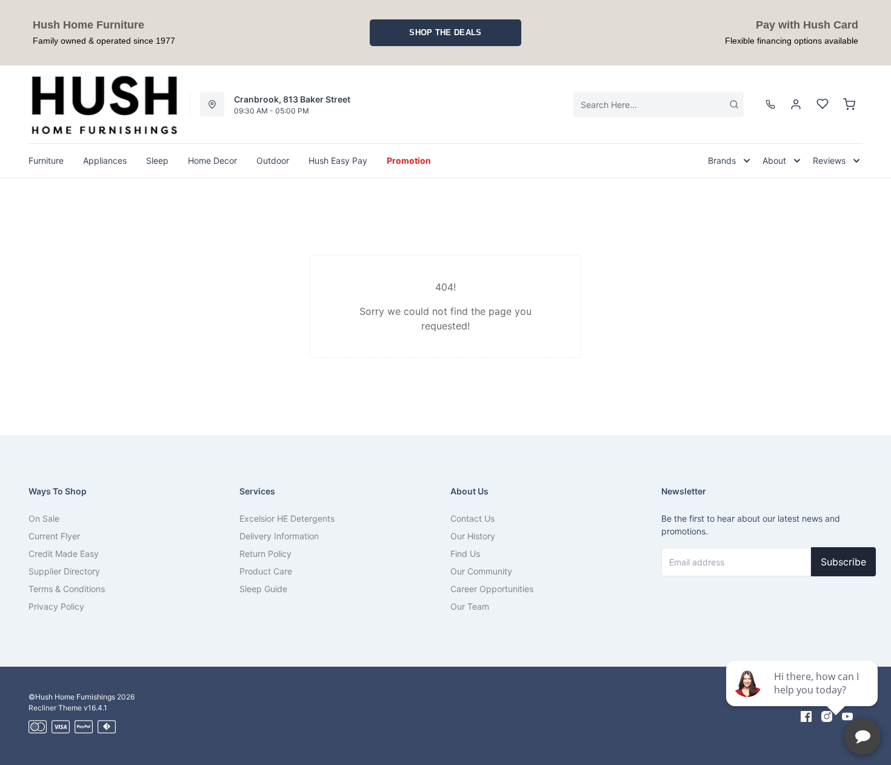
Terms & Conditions (66, 589)
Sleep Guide (263, 589)
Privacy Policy (56, 606)
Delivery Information (279, 536)
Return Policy (265, 553)
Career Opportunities (491, 589)
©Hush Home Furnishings (71, 696)
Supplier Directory (64, 571)
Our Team (469, 606)
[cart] (849, 104)
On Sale (43, 518)
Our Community (481, 571)
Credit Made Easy (63, 553)
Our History (472, 536)
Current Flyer (54, 536)
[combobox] (658, 104)
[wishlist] (822, 104)
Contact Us (472, 518)
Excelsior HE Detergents (287, 518)
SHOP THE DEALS (445, 32)
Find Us (465, 553)
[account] (796, 104)
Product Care (265, 571)
